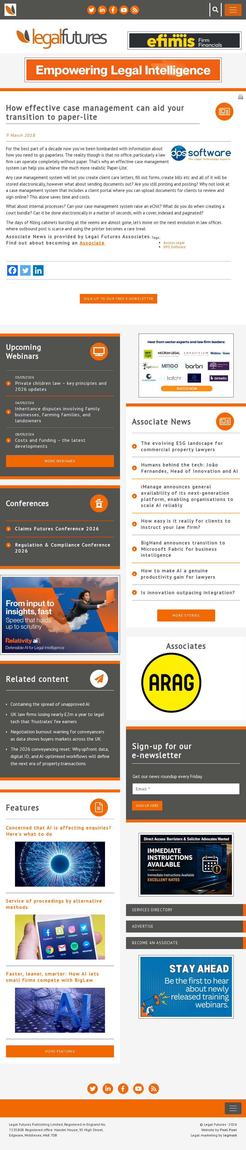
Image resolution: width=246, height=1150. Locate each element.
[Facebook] (12, 270)
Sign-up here (147, 805)
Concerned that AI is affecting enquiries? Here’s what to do (59, 831)
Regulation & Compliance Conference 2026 (63, 548)
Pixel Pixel (228, 1130)
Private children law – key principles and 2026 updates (61, 386)
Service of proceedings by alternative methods (54, 904)
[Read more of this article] (60, 864)
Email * (143, 789)
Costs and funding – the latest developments (50, 443)
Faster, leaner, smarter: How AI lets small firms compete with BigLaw (52, 977)
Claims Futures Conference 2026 (57, 529)
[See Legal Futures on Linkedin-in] (102, 9)
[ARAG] (186, 683)
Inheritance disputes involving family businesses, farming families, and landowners (57, 415)
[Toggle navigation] (233, 10)
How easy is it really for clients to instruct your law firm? (186, 524)
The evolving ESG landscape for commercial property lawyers (182, 446)
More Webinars (60, 461)
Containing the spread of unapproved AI (50, 704)
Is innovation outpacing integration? (188, 592)
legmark (230, 1135)
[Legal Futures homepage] (61, 38)
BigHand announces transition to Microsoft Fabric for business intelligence (183, 549)
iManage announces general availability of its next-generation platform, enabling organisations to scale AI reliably (187, 496)
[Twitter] (25, 270)
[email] (186, 789)
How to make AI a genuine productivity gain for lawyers (178, 574)
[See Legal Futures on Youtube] (123, 9)
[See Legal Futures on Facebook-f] (113, 9)
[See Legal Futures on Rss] (134, 9)
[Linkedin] (38, 270)
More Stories (186, 615)
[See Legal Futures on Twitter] (91, 9)
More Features (60, 1051)
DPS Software (175, 246)
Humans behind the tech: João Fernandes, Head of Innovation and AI (189, 468)
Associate (92, 243)
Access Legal (174, 242)
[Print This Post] (240, 96)
